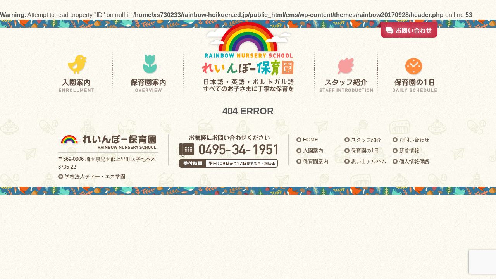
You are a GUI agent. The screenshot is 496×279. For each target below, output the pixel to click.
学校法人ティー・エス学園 (95, 176)
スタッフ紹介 (366, 140)
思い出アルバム (368, 161)
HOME (310, 140)
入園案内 (313, 150)
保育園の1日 (365, 150)
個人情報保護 (414, 161)
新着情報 (409, 150)
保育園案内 (315, 161)
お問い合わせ (414, 140)
